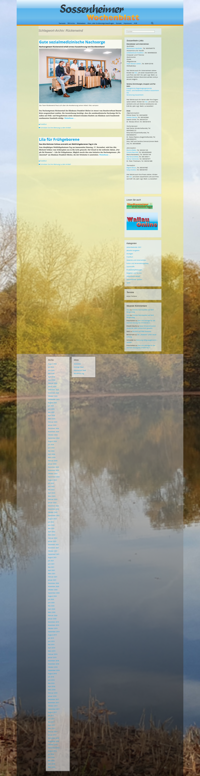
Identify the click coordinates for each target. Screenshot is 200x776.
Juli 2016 (51, 754)
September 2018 (53, 670)
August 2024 (52, 441)
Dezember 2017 (53, 699)
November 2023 (53, 470)
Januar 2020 (52, 619)
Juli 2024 (51, 444)
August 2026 (52, 364)
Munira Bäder (131, 150)
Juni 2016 (51, 757)
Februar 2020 (52, 615)
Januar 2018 (52, 696)
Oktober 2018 (52, 667)
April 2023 (51, 493)
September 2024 (53, 438)
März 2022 (51, 535)
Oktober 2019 (52, 628)
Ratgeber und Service (134, 273)
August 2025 (52, 403)
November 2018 (53, 664)
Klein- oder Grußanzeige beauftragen (101, 23)
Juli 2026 (51, 367)
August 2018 (52, 674)
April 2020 (51, 609)
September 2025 (53, 399)
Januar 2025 (52, 425)
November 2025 (53, 393)
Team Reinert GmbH (134, 64)
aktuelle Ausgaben (133, 250)
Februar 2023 (52, 499)
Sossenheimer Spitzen (134, 279)
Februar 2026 (52, 383)
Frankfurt (43, 124)
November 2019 (53, 625)
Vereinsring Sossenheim (135, 95)
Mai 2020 (51, 606)
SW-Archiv (71, 23)
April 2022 (51, 532)
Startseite (62, 23)
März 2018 (51, 690)
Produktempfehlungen (134, 270)
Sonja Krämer (131, 170)
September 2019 (53, 632)
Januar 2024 (52, 464)
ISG (128, 93)
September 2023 (53, 477)
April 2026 (51, 377)
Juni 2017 (51, 719)
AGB (135, 23)
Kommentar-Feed (80, 370)
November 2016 (53, 741)
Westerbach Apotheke (134, 48)
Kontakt (119, 23)
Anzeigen (130, 254)
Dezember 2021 (53, 544)
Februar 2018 (52, 693)
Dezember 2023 (53, 467)
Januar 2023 (52, 503)
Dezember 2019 (53, 622)
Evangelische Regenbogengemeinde (139, 88)
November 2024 (53, 432)
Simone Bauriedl (132, 152)
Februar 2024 (52, 461)
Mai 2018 (51, 683)
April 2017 (51, 725)
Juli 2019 (51, 638)
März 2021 (51, 574)
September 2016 (53, 748)
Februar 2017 (52, 732)
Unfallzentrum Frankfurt (135, 53)
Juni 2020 (51, 603)
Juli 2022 (51, 522)
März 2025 (51, 419)
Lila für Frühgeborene (59, 139)
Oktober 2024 (52, 435)
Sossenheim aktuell (133, 276)
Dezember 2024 (53, 428)
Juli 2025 (51, 406)
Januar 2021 (52, 580)
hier (135, 73)
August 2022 (52, 519)
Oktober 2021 (52, 551)
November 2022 (53, 509)
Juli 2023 (51, 483)
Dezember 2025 (53, 390)
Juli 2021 (51, 561)
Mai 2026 (51, 374)
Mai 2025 (51, 412)
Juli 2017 (51, 715)
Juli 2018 (51, 677)
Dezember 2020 (53, 583)
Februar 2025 (52, 422)
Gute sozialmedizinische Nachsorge (72, 42)
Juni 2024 (51, 448)
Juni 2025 (51, 409)
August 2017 (52, 712)
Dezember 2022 (53, 506)
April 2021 (51, 570)
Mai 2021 (51, 567)
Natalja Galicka (132, 117)
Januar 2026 (52, 386)
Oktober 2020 (52, 590)
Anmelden (77, 364)
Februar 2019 (52, 654)
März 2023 (51, 496)
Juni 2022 (51, 525)
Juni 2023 (51, 486)
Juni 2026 (51, 370)
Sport (128, 283)
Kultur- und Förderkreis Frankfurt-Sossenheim (143, 90)
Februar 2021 (52, 577)
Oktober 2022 (52, 512)
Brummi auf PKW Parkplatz (141, 331)
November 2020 (53, 586)
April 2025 (51, 415)
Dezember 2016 (53, 738)
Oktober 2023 (52, 474)
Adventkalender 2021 (134, 247)
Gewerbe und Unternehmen (136, 260)
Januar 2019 (52, 657)
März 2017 (51, 728)
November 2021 (53, 548)
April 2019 (51, 648)
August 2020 (52, 596)
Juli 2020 (51, 599)
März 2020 (51, 612)
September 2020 (53, 593)
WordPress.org (79, 374)
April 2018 (51, 686)
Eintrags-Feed (78, 367)
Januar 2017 (52, 735)
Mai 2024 (51, 451)
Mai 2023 (51, 490)
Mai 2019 (51, 645)
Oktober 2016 (52, 745)
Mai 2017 (51, 722)
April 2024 (51, 454)
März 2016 (51, 767)
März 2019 (51, 651)
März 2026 (51, 380)
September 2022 (53, 515)
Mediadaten (81, 23)
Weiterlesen (70, 118)
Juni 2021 (51, 564)
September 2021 (53, 554)
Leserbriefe (130, 267)
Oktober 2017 (52, 706)
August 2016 (52, 751)
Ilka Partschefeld (132, 157)
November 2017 (53, 703)
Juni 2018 (51, 680)
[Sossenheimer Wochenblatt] (100, 11)
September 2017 (53, 709)
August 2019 (52, 635)
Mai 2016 (51, 761)
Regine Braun (131, 168)
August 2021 (52, 557)
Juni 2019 (51, 641)
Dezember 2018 (53, 661)
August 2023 (52, 480)
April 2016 (51, 764)
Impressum (128, 23)
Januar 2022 (52, 541)
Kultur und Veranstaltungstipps (138, 263)
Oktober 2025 (52, 396)
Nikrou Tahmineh (133, 159)
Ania (128, 310)
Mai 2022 (51, 528)
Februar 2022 (52, 538)
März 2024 (51, 457)
